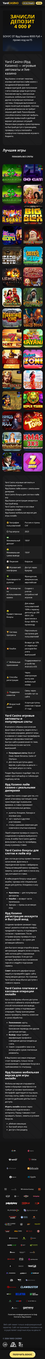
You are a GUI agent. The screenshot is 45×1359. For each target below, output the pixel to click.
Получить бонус (22, 1354)
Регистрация (28, 3)
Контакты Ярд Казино (22, 1317)
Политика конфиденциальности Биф (22, 1314)
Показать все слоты (22, 156)
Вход (39, 3)
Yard (10, 3)
